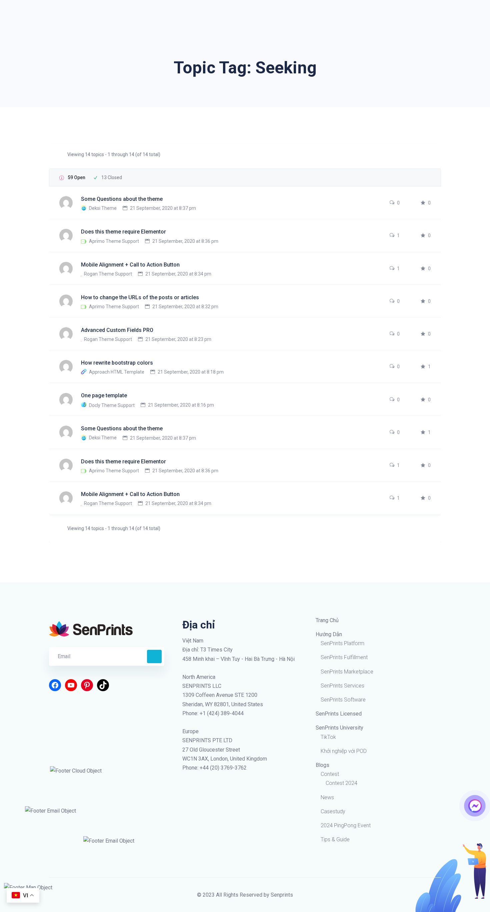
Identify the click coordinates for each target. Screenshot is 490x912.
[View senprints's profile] (66, 432)
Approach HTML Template (116, 372)
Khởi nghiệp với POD (344, 751)
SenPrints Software (343, 700)
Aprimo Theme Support (114, 241)
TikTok (328, 737)
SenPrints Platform (342, 643)
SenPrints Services (342, 685)
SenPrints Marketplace (347, 671)
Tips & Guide (335, 839)
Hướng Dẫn (329, 634)
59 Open (76, 177)
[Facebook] (55, 685)
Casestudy (333, 811)
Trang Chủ (327, 620)
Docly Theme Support (112, 405)
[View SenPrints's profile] (66, 202)
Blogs (322, 765)
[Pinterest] (87, 685)
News (327, 797)
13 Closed (111, 177)
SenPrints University (339, 728)
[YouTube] (71, 685)
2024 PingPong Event (346, 825)
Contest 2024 (341, 783)
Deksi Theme (103, 208)
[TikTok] (103, 685)
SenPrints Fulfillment (344, 657)
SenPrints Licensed (339, 714)
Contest (330, 774)
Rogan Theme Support (108, 274)
